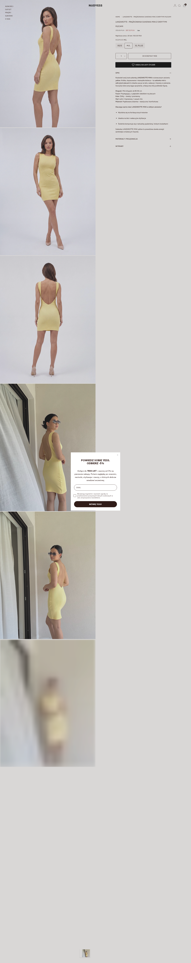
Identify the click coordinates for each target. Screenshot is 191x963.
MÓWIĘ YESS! (95, 504)
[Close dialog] (117, 455)
